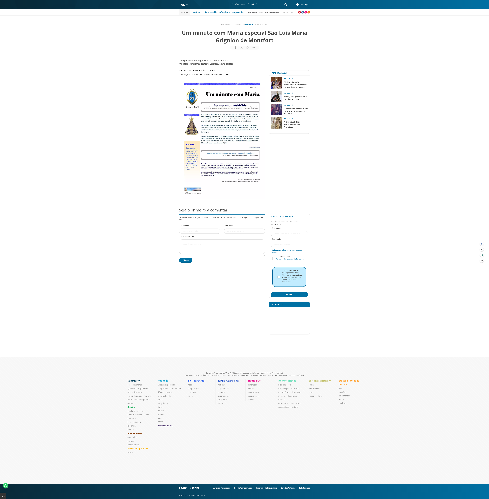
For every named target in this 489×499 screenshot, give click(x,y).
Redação (163, 380)
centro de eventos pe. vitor (138, 399)
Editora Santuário (320, 380)
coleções (342, 392)
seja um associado (255, 12)
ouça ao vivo (223, 388)
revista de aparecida (137, 448)
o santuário (132, 437)
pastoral (130, 441)
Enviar (186, 260)
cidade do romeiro (135, 392)
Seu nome (185, 225)
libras (160, 407)
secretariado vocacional (288, 407)
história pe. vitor (285, 385)
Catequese (249, 24)
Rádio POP (254, 380)
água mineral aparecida (137, 388)
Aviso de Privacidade (221, 488)
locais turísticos (134, 422)
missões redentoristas (287, 396)
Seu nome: (276, 228)
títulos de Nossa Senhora (217, 12)
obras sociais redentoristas (289, 403)
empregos (252, 385)
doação (131, 407)
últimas (197, 12)
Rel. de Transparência (243, 488)
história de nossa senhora (138, 415)
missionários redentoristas (289, 392)
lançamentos (344, 396)
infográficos (163, 403)
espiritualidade (164, 396)
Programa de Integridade (266, 488)
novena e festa (134, 433)
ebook (341, 399)
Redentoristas (287, 380)
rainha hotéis (133, 444)
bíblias (311, 385)
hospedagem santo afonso (289, 388)
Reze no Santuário (272, 12)
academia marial (134, 385)
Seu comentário (187, 236)
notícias (130, 429)
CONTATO (194, 488)
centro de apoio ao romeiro (139, 396)
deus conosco (314, 388)
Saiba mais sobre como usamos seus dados (287, 251)
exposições (238, 12)
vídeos (130, 452)
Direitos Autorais (288, 488)
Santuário (133, 380)
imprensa (131, 418)
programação (193, 388)
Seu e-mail (229, 225)
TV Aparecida (196, 380)
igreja (160, 399)
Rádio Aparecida (228, 380)
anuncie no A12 (165, 425)
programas (222, 399)
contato (130, 403)
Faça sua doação (288, 12)
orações (161, 414)
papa (160, 418)
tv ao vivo (192, 392)
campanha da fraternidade (169, 388)
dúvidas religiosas (165, 392)
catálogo (342, 403)
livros (311, 392)
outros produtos (315, 396)
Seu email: (276, 239)
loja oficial (131, 426)
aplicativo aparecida (166, 385)
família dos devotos (135, 411)
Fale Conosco (304, 488)
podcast (221, 392)
